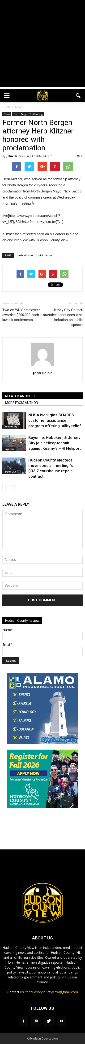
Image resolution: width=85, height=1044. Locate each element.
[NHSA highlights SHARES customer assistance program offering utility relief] (14, 420)
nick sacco (45, 255)
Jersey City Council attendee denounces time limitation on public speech (63, 317)
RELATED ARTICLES (20, 396)
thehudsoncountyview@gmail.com (52, 992)
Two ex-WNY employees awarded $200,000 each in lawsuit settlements (22, 315)
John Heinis (15, 156)
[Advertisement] (42, 44)
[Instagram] (36, 1021)
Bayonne (9, 449)
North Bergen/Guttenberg (28, 114)
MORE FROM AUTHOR (21, 403)
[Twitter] (49, 1021)
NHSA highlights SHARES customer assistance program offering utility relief (54, 420)
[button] (78, 95)
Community (10, 426)
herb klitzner (25, 255)
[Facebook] (23, 1021)
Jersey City (10, 471)
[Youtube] (61, 1021)
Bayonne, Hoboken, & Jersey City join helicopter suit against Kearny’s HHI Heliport (54, 443)
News (7, 114)
